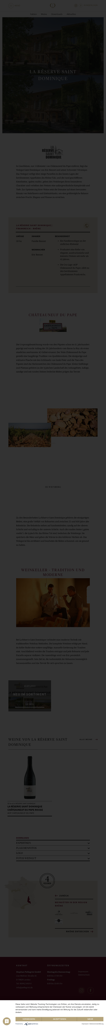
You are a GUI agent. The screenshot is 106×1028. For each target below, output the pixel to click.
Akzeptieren (59, 1019)
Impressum (85, 1024)
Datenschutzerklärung (96, 1024)
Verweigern (28, 1019)
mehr (90, 1019)
